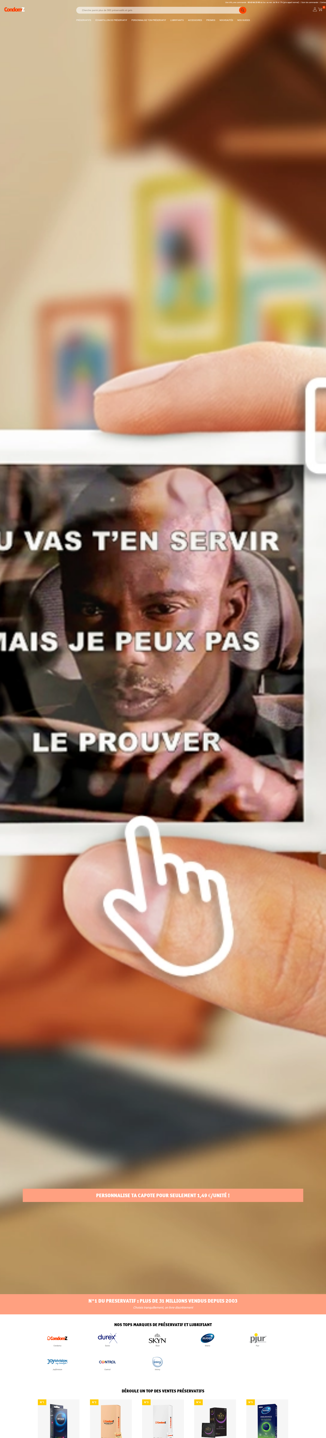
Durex (107, 1346)
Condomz (57, 1346)
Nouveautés (226, 20)
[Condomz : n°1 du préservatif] (14, 11)
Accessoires (195, 20)
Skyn (158, 1346)
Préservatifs (83, 20)
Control (107, 1369)
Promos (210, 20)
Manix (207, 1346)
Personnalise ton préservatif (148, 20)
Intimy (157, 1369)
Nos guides (243, 20)
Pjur (257, 1346)
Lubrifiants (177, 20)
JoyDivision (57, 1369)
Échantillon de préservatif (111, 20)
